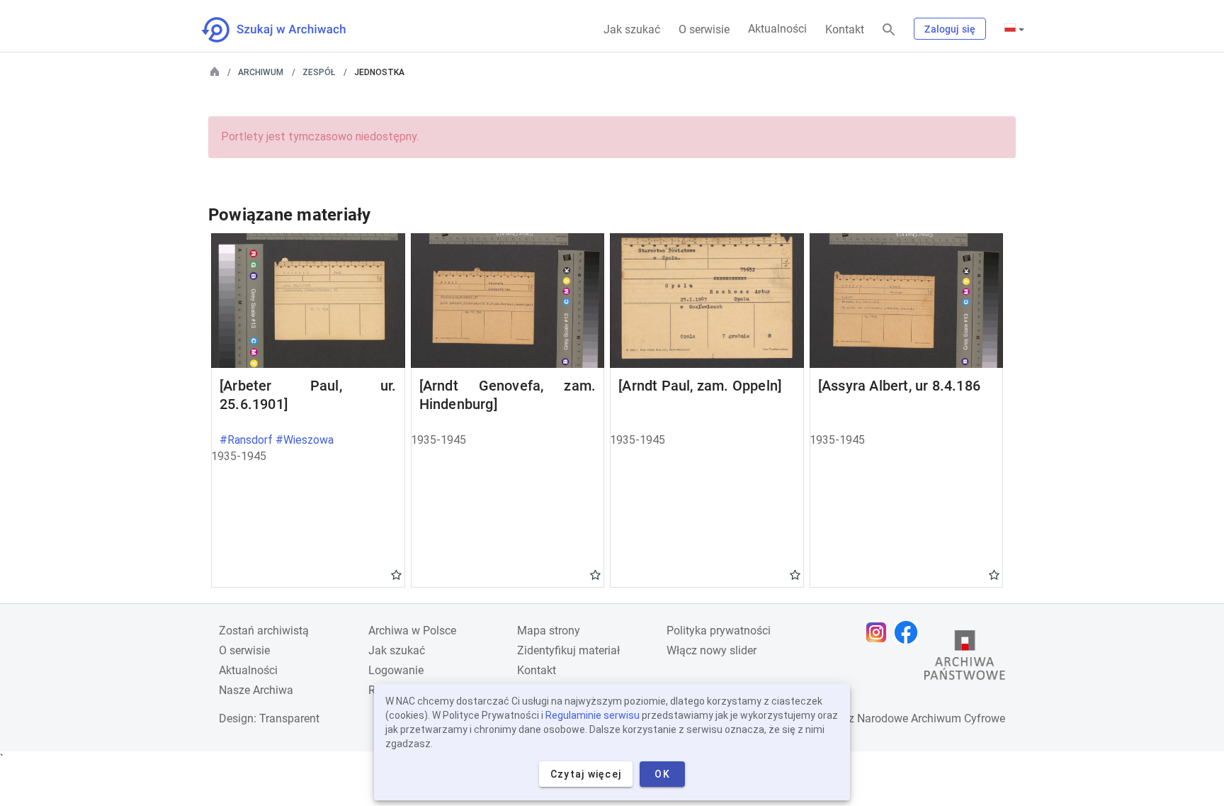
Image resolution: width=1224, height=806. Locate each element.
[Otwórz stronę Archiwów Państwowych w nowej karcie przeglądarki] (964, 658)
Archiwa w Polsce (412, 630)
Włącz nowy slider (711, 650)
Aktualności (777, 28)
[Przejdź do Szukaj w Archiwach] (286, 30)
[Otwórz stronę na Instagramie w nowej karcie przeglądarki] (880, 632)
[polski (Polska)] (1014, 29)
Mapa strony (548, 630)
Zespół (318, 72)
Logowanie (396, 670)
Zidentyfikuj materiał (568, 650)
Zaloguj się (949, 29)
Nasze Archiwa (256, 690)
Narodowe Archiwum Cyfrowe (931, 718)
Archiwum (260, 72)
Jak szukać (632, 29)
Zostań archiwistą (264, 630)
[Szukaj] (889, 30)
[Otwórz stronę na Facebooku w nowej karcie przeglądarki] (909, 632)
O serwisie (704, 29)
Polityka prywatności (719, 630)
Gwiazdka (396, 574)
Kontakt (844, 29)
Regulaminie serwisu (592, 715)
